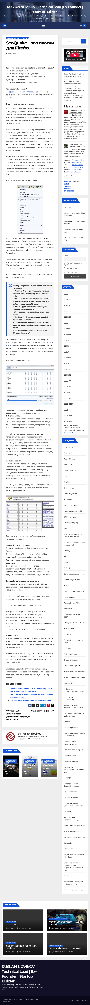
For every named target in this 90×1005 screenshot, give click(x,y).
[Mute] (81, 59)
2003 (66, 415)
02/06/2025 (11, 952)
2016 (66, 346)
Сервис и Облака (70, 755)
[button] (81, 25)
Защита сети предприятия (74, 671)
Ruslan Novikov (31, 733)
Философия (68, 843)
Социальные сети (71, 798)
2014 (66, 357)
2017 (66, 340)
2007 (66, 392)
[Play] (67, 59)
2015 (66, 352)
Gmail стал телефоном (41, 711)
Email (66, 255)
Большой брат (69, 634)
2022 (66, 311)
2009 (66, 381)
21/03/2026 (55, 928)
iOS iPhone (68, 499)
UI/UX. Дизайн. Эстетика (74, 591)
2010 (66, 375)
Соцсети (67, 812)
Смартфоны (68, 778)
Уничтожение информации (74, 826)
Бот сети (67, 648)
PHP (65, 528)
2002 (66, 421)
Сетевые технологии (72, 761)
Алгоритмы (68, 609)
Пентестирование (71, 727)
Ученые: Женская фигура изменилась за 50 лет (31, 700)
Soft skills (67, 568)
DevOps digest (71, 268)
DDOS (66, 476)
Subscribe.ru (68, 432)
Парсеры (67, 722)
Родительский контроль (73, 750)
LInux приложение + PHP (74, 511)
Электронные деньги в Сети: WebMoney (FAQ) (31, 688)
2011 (66, 369)
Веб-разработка (70, 654)
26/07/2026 (11, 928)
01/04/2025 (55, 952)
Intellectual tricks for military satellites (21, 947)
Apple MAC (68, 465)
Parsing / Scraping (71, 523)
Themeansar (6, 1001)
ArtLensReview (77, 165)
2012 (66, 363)
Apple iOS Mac (69, 459)
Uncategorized (69, 597)
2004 (66, 410)
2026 (66, 294)
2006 (66, 398)
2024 (66, 305)
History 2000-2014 (82, 1000)
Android (67, 453)
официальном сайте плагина (21, 92)
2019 (66, 328)
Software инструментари (74, 574)
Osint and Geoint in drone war (65, 948)
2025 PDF (69, 191)
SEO (65, 556)
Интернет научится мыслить (23, 691)
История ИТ (69, 683)
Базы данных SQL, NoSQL (74, 623)
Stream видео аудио (72, 580)
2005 (66, 404)
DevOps (67, 482)
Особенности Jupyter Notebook (48, 769)
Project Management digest (73, 264)
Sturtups (67, 585)
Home (71, 1000)
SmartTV (67, 562)
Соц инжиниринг (70, 792)
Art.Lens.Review (78, 160)
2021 (66, 317)
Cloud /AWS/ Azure (71, 470)
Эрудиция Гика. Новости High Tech (18, 38)
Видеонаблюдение (71, 660)
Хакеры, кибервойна (72, 849)
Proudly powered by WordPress (13, 999)
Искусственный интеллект (74, 677)
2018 (66, 334)
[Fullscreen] (84, 59)
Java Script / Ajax (70, 505)
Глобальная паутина (72, 666)
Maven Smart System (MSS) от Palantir (65, 923)
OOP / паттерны (70, 517)
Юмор (66, 876)
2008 (66, 386)
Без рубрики (69, 628)
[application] (75, 55)
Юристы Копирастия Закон (75, 890)
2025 (66, 299)
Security (67, 551)
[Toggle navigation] (43, 25)
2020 (66, 323)
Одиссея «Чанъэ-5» (10, 768)
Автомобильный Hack (72, 603)
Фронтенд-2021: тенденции (29, 769)
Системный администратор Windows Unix (74, 769)
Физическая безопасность (74, 837)
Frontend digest (72, 272)
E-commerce (69, 488)
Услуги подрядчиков (72, 831)
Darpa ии (67, 207)
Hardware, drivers (70, 494)
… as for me (68, 447)
